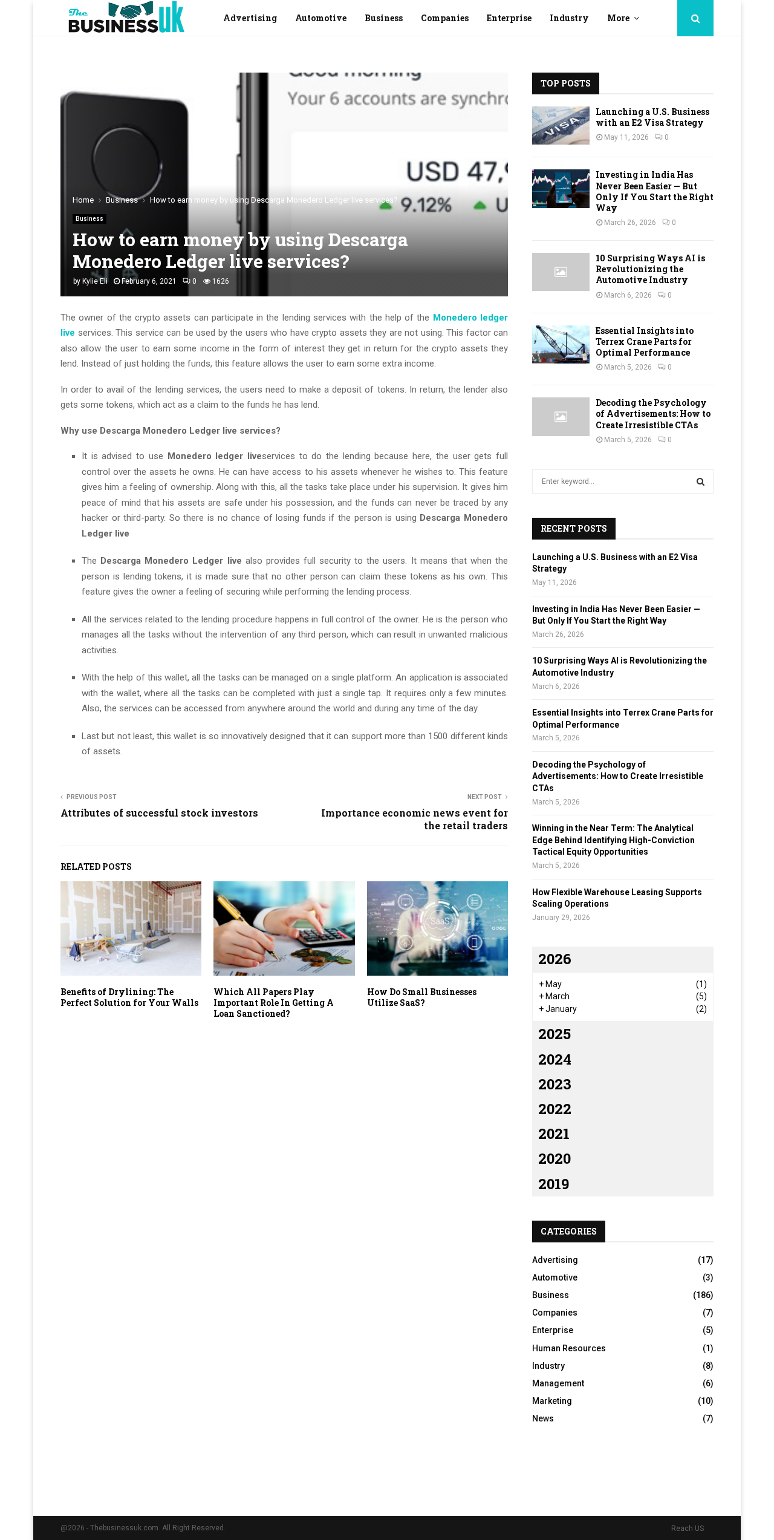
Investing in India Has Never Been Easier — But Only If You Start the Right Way (655, 191)
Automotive (320, 18)
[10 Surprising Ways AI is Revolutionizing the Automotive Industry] (561, 272)
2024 (554, 1059)
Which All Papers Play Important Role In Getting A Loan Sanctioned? (273, 1002)
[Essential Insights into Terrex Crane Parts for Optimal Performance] (561, 344)
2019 (553, 1183)
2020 (554, 1158)
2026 (554, 958)
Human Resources (569, 1348)
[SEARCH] (701, 481)
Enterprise (509, 18)
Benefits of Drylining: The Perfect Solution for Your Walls (129, 997)
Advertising (250, 18)
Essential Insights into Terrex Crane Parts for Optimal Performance (645, 341)
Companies (445, 18)
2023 (554, 1084)
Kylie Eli (95, 281)
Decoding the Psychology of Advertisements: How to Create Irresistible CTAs (653, 413)
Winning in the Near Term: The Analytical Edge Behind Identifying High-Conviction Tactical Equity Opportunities (613, 839)
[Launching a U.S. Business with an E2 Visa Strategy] (561, 125)
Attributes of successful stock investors (159, 812)
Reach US (687, 1528)
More (618, 18)
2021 (554, 1133)
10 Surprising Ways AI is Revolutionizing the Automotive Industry (650, 268)
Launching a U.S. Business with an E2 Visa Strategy (652, 117)
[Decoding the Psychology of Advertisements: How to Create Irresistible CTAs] (561, 416)
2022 (554, 1108)
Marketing (552, 1401)
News (543, 1418)
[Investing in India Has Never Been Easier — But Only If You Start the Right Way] (561, 188)
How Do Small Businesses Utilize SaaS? (421, 997)
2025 (554, 1033)
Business (384, 18)
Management (558, 1383)
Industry (569, 18)
